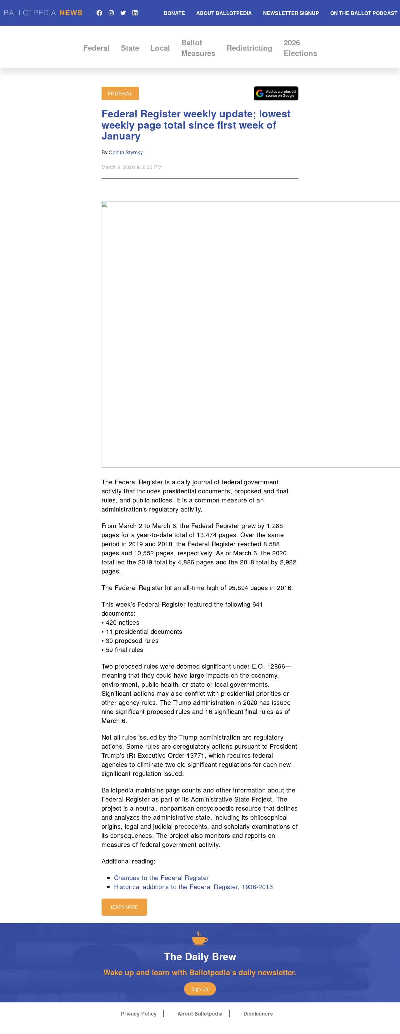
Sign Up (200, 989)
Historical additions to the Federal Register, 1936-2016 (193, 886)
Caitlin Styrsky (126, 152)
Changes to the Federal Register (161, 877)
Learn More (124, 907)
